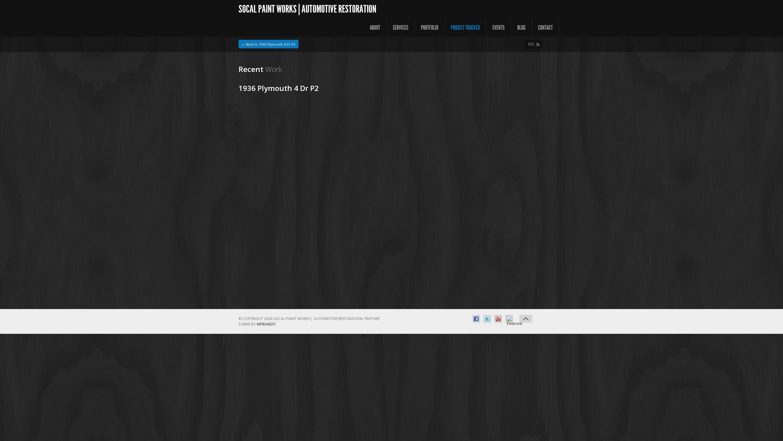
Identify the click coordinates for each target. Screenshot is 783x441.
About (375, 27)
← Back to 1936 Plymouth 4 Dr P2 (268, 44)
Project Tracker (465, 27)
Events (498, 27)
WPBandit (266, 324)
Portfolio (429, 27)
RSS (531, 44)
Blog (521, 27)
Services (400, 27)
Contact (545, 27)
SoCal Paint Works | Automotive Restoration (307, 9)
